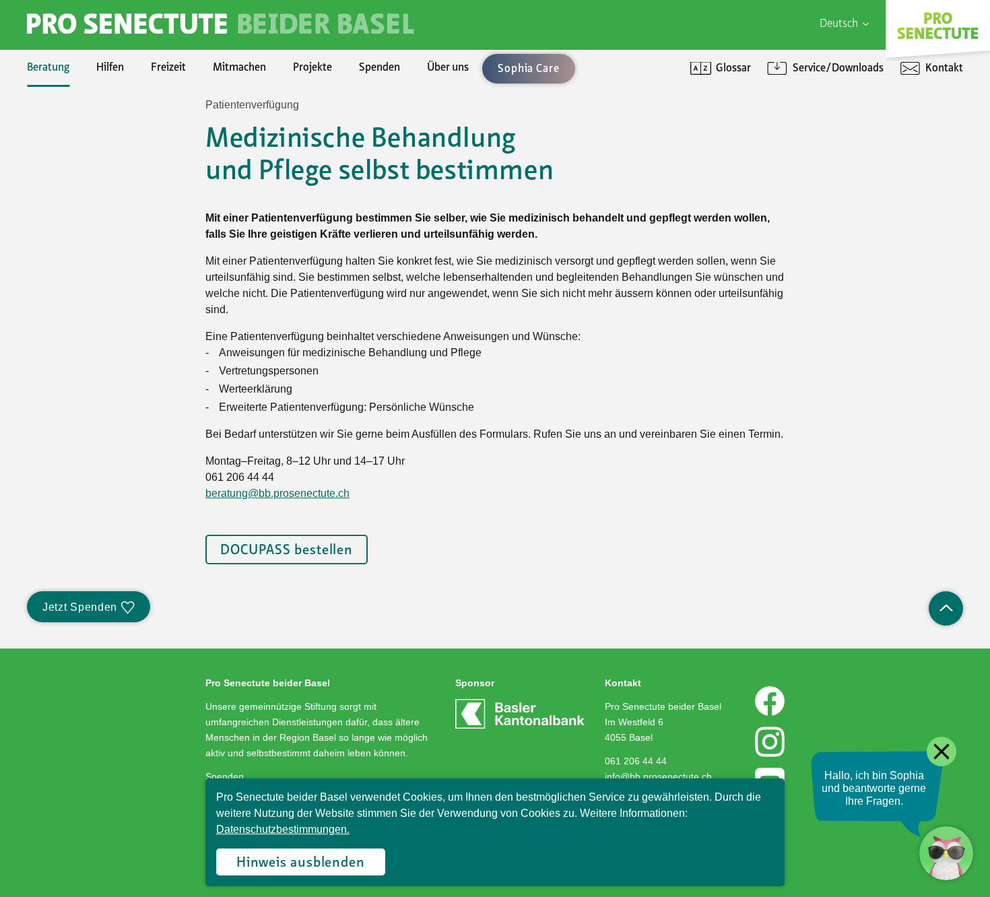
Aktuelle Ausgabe (94, 141)
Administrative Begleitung (114, 141)
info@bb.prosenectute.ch (658, 776)
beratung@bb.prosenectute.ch (277, 493)
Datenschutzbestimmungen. (283, 829)
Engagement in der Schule (114, 187)
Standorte (77, 256)
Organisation (84, 118)
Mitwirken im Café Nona (109, 278)
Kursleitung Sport (95, 256)
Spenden (379, 68)
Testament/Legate (97, 233)
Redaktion (77, 210)
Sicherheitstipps (91, 256)
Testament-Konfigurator (111, 256)
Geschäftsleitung (92, 164)
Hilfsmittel (78, 118)
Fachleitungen (87, 187)
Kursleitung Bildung (99, 233)
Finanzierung (84, 210)
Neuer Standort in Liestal (111, 141)
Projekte (312, 68)
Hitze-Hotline (85, 187)
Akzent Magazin (90, 118)
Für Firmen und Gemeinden (820, 118)
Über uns (448, 68)
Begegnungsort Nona (102, 210)
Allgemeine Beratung (102, 118)
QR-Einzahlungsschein (807, 187)
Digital (771, 118)
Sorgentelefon (87, 164)
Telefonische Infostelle (106, 141)
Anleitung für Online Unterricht (827, 210)
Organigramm (86, 233)
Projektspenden (90, 164)
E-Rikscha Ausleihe (97, 256)
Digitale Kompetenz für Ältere (824, 187)
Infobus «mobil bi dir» (104, 233)
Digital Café (782, 141)
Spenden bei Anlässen (104, 187)
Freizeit (168, 68)
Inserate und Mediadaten (112, 187)
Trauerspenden (89, 210)
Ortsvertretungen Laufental (117, 301)
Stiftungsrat (81, 141)
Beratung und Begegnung (813, 164)
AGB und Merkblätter (102, 256)
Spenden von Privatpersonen (120, 118)
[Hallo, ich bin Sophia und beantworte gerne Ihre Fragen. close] (946, 853)
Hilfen (110, 68)
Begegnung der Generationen (121, 187)
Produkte (75, 141)
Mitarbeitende (87, 210)
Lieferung (76, 233)
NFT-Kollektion (89, 347)
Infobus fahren (88, 210)
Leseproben (81, 164)
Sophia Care (81, 164)
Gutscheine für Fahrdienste (117, 278)
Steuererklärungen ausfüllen (119, 164)
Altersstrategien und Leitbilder (826, 141)
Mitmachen (239, 68)
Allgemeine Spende (98, 141)
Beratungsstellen (93, 210)
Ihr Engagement (91, 118)
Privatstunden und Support (819, 164)
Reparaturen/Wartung (106, 187)
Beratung (48, 68)
